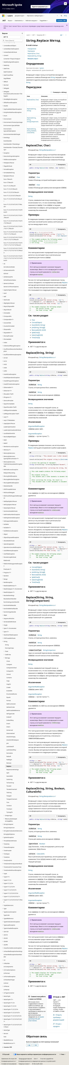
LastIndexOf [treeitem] (10, 746)
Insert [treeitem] (8, 723)
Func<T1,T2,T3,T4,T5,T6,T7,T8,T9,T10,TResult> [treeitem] (13, 222)
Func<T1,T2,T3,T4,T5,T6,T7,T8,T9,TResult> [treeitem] (13, 216)
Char (38, 177)
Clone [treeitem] (8, 661)
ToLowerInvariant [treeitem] (11, 789)
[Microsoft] (3, 16)
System (42, 68)
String (53, 77)
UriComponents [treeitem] (8, 966)
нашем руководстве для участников (36, 1019)
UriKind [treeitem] (6, 983)
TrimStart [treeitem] (9, 809)
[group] (48, 238)
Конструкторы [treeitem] (9, 648)
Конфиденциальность (8, 1061)
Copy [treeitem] (7, 681)
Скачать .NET (61, 20)
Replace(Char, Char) (33, 53)
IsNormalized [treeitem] (10, 733)
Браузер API (41, 35)
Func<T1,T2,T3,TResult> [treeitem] (11, 189)
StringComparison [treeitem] (9, 827)
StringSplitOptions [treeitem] (9, 834)
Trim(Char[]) (36, 338)
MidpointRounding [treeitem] (9, 473)
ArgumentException (35, 434)
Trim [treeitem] (7, 802)
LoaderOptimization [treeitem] (10, 427)
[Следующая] (57, 15)
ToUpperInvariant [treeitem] (11, 799)
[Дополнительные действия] (66, 35)
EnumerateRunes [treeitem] (11, 694)
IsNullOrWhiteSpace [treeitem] (12, 740)
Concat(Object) (37, 322)
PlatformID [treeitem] (7, 560)
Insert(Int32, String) (38, 325)
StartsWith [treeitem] (9, 776)
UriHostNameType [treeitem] (9, 980)
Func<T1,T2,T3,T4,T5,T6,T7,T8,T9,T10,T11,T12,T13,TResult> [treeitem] (13, 238)
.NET (33, 35)
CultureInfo (41, 854)
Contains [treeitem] (9, 677)
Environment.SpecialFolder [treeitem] (12, 125)
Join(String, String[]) (38, 328)
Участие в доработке (46, 1059)
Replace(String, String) (34, 56)
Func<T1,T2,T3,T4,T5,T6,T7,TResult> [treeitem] (13, 205)
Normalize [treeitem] (9, 753)
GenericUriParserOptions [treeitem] (11, 286)
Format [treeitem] (8, 700)
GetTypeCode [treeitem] (10, 714)
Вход (65, 15)
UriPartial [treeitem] (6, 989)
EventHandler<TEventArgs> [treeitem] (12, 144)
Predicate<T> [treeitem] (7, 569)
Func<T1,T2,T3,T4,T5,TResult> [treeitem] (12, 195)
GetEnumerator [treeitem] (11, 704)
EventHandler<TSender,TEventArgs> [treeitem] (13, 149)
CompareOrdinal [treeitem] (11, 668)
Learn (28, 35)
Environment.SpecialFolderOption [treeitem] (10, 130)
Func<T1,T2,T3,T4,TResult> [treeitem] (11, 192)
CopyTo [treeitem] (8, 684)
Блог (35, 1059)
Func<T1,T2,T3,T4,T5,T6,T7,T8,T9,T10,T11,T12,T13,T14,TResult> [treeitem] (13, 244)
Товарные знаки (24, 1064)
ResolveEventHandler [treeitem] (10, 599)
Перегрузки (31, 51)
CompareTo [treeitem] (9, 671)
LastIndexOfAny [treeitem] (11, 750)
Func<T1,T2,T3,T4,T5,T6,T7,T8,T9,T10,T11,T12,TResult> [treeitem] (13, 233)
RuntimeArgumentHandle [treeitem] (11, 602)
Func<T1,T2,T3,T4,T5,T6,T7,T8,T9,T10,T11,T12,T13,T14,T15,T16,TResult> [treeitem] (13, 258)
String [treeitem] (7, 645)
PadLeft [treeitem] (8, 756)
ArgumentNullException (36, 426)
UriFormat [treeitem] (7, 973)
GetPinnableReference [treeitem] (13, 710)
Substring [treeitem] (9, 779)
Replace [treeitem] (8, 766)
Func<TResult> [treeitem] (8, 179)
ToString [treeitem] (9, 792)
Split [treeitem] (7, 773)
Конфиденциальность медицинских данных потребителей (37, 1061)
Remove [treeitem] (8, 763)
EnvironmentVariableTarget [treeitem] (12, 134)
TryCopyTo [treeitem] (9, 812)
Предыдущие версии (25, 1059)
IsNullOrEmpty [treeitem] (10, 737)
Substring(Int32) (37, 335)
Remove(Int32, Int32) (39, 330)
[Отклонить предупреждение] (65, 3)
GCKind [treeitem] (6, 273)
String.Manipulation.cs (47, 150)
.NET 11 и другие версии (38, 347)
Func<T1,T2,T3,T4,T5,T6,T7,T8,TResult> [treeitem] (13, 211)
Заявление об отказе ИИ (9, 1059)
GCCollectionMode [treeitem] (9, 267)
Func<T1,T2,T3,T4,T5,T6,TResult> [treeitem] (13, 200)
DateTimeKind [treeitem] (8, 72)
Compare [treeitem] (9, 664)
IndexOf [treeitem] (8, 717)
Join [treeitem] (7, 743)
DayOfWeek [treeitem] (7, 78)
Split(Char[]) (36, 333)
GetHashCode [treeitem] (10, 707)
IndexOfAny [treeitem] (10, 720)
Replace (64, 283)
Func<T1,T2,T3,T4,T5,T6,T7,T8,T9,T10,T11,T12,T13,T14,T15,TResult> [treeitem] (13, 250)
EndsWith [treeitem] (9, 691)
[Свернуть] (22, 33)
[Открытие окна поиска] (61, 15)
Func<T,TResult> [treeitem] (8, 182)
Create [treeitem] (8, 687)
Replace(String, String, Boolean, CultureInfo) (32, 130)
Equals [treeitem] (8, 697)
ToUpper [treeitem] (9, 796)
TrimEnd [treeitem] (9, 805)
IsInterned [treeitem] (9, 730)
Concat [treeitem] (8, 674)
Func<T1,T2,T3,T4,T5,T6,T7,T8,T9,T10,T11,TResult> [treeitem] (13, 227)
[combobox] (12, 37)
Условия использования (8, 1064)
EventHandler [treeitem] (8, 141)
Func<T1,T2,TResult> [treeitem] (10, 186)
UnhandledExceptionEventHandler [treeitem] (13, 956)
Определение (32, 49)
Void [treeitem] (5, 1037)
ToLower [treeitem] (8, 786)
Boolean (42, 844)
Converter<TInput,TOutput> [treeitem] (12, 59)
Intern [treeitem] (8, 727)
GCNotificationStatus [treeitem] (10, 280)
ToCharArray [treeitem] (10, 783)
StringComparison (49, 650)
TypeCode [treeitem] (7, 915)
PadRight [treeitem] (9, 760)
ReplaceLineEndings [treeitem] (12, 769)
